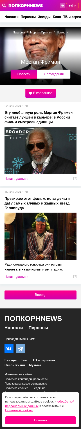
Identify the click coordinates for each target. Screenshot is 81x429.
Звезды (44, 17)
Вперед (40, 295)
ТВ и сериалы (44, 360)
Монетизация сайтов (18, 374)
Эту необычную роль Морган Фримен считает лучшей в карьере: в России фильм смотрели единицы (38, 117)
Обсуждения (54, 74)
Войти (72, 5)
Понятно (40, 420)
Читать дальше (16, 178)
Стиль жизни (14, 365)
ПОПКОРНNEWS (33, 319)
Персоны (28, 17)
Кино (57, 17)
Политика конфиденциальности (25, 379)
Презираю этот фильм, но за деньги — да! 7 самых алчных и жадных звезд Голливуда (39, 203)
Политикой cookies (19, 410)
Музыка (35, 365)
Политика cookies (16, 388)
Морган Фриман (41, 32)
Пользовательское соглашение (25, 383)
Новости (11, 17)
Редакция (38, 388)
